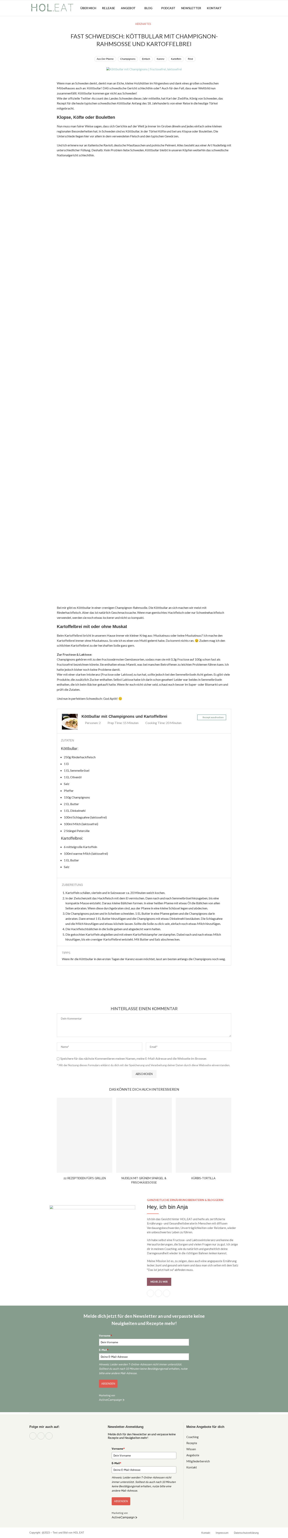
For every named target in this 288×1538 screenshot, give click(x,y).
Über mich (88, 8)
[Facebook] (234, 8)
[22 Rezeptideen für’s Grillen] (84, 1135)
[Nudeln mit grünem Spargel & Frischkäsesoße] (144, 1135)
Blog (148, 8)
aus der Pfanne (105, 59)
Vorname (105, 1335)
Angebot (128, 8)
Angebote (192, 1455)
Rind (190, 59)
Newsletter (191, 8)
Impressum (222, 1532)
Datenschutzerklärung (246, 1532)
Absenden (108, 1383)
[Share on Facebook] (139, 990)
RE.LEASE (108, 8)
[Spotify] (250, 8)
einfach (146, 59)
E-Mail (104, 1350)
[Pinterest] (245, 8)
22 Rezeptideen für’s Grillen (84, 1178)
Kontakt (214, 8)
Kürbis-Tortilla (203, 1178)
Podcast (168, 8)
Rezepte (191, 1443)
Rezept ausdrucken (213, 717)
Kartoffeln (176, 59)
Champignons (127, 59)
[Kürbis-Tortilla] (203, 1135)
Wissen (191, 1449)
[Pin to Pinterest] (148, 990)
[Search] (257, 8)
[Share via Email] (156, 990)
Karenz (160, 59)
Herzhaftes (143, 23)
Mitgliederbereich (198, 1461)
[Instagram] (240, 8)
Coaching (192, 1437)
